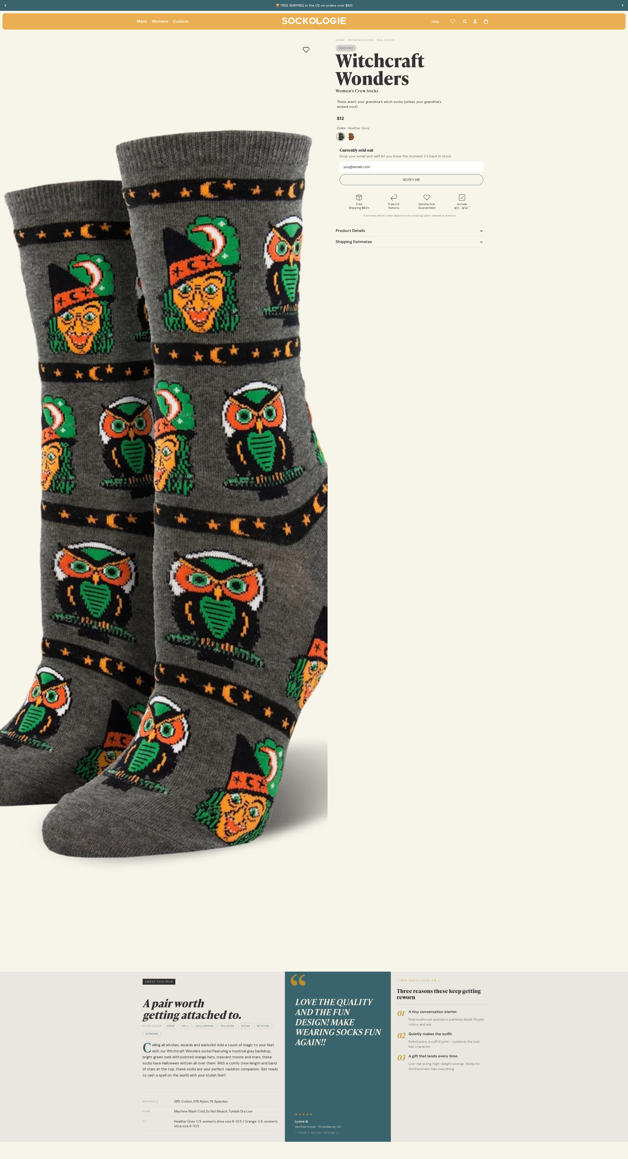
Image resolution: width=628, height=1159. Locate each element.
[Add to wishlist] (306, 50)
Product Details (350, 230)
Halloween (205, 1026)
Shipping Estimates (354, 241)
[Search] (464, 21)
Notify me (411, 180)
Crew (170, 1026)
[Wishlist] (452, 21)
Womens (151, 1033)
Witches (263, 1026)
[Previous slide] (5, 5)
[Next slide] (622, 5)
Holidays (227, 1026)
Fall (185, 1026)
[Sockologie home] (314, 21)
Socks (245, 1026)
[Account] (475, 21)
